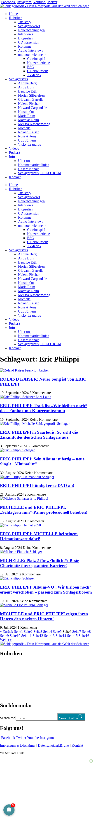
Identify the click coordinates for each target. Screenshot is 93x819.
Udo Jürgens (27, 140)
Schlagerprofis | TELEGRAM (39, 173)
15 (72, 636)
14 (61, 636)
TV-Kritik (34, 75)
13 (49, 636)
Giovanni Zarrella (30, 99)
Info (12, 157)
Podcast (14, 152)
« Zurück (6, 631)
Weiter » (6, 640)
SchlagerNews (10, 667)
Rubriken (15, 18)
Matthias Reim (28, 120)
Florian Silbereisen (31, 95)
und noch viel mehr (32, 54)
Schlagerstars (18, 79)
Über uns (24, 161)
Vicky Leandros (29, 144)
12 (38, 636)
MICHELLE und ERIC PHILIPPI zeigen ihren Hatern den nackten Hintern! (44, 616)
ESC (30, 67)
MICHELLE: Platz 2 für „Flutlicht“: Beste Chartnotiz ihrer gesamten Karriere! (39, 563)
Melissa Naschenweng (34, 124)
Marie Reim (26, 116)
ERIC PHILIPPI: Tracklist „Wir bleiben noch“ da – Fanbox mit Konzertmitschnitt (43, 408)
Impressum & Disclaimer (17, 745)
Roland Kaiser (28, 132)
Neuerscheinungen (31, 30)
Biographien (9, 679)
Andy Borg (26, 87)
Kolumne (24, 46)
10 (15, 636)
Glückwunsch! (37, 71)
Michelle (24, 128)
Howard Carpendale (32, 108)
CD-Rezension (28, 42)
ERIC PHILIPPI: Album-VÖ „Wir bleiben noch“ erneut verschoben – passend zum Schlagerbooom (46, 589)
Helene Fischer (29, 103)
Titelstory (24, 22)
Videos (14, 148)
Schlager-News (29, 26)
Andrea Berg (27, 83)
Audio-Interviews (30, 50)
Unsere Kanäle (28, 169)
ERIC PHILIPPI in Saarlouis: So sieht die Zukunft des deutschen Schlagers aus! (39, 435)
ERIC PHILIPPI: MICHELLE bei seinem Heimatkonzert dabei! (39, 536)
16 (84, 636)
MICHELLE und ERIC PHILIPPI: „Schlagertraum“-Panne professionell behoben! (43, 510)
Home (13, 14)
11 (26, 636)
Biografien (25, 38)
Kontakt (15, 177)
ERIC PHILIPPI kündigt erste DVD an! (37, 485)
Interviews (25, 34)
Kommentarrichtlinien (33, 165)
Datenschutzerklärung (53, 745)
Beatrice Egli (27, 91)
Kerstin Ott (26, 112)
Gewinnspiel (36, 59)
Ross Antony (27, 136)
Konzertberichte (38, 63)
